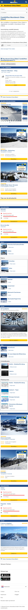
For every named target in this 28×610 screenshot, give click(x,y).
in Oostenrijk (11, 186)
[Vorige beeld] (2, 113)
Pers (2, 597)
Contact (2, 591)
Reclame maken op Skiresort (8, 600)
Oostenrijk (3, 489)
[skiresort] (14, 2)
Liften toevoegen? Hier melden (8, 48)
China (5, 72)
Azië (2, 72)
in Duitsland (9, 151)
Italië (2, 505)
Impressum (3, 594)
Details (15, 85)
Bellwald (3, 209)
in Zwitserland (12, 439)
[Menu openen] (2, 2)
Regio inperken (11, 63)
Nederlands (7, 586)
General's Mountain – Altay (9, 70)
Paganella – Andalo (6, 503)
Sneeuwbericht (13, 221)
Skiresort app (4, 571)
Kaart (3, 63)
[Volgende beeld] (26, 113)
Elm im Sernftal (5, 225)
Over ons (17, 591)
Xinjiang (8, 72)
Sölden (2, 488)
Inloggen (17, 594)
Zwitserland (3, 210)
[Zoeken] (26, 2)
